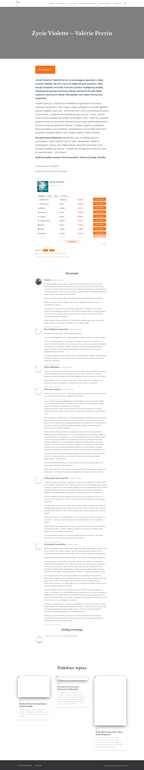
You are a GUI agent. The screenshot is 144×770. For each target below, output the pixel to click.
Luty (52, 250)
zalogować (55, 636)
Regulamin (38, 765)
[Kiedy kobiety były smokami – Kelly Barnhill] (34, 686)
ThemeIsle (124, 766)
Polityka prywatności (25, 765)
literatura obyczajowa (59, 253)
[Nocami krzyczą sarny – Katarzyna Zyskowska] (72, 678)
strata (52, 257)
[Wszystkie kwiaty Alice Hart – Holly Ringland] (110, 700)
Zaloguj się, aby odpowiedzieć (52, 327)
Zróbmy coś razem (105, 3)
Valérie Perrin (59, 257)
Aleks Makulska (52, 367)
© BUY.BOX (103, 244)
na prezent (39, 257)
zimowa (67, 257)
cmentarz (42, 253)
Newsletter (117, 3)
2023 (45, 250)
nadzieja (46, 257)
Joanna (47, 280)
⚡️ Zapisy (50, 3)
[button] (64, 3)
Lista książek (60, 3)
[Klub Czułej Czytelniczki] (19, 3)
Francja (48, 253)
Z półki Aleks (72, 3)
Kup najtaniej (45, 69)
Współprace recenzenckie (87, 3)
